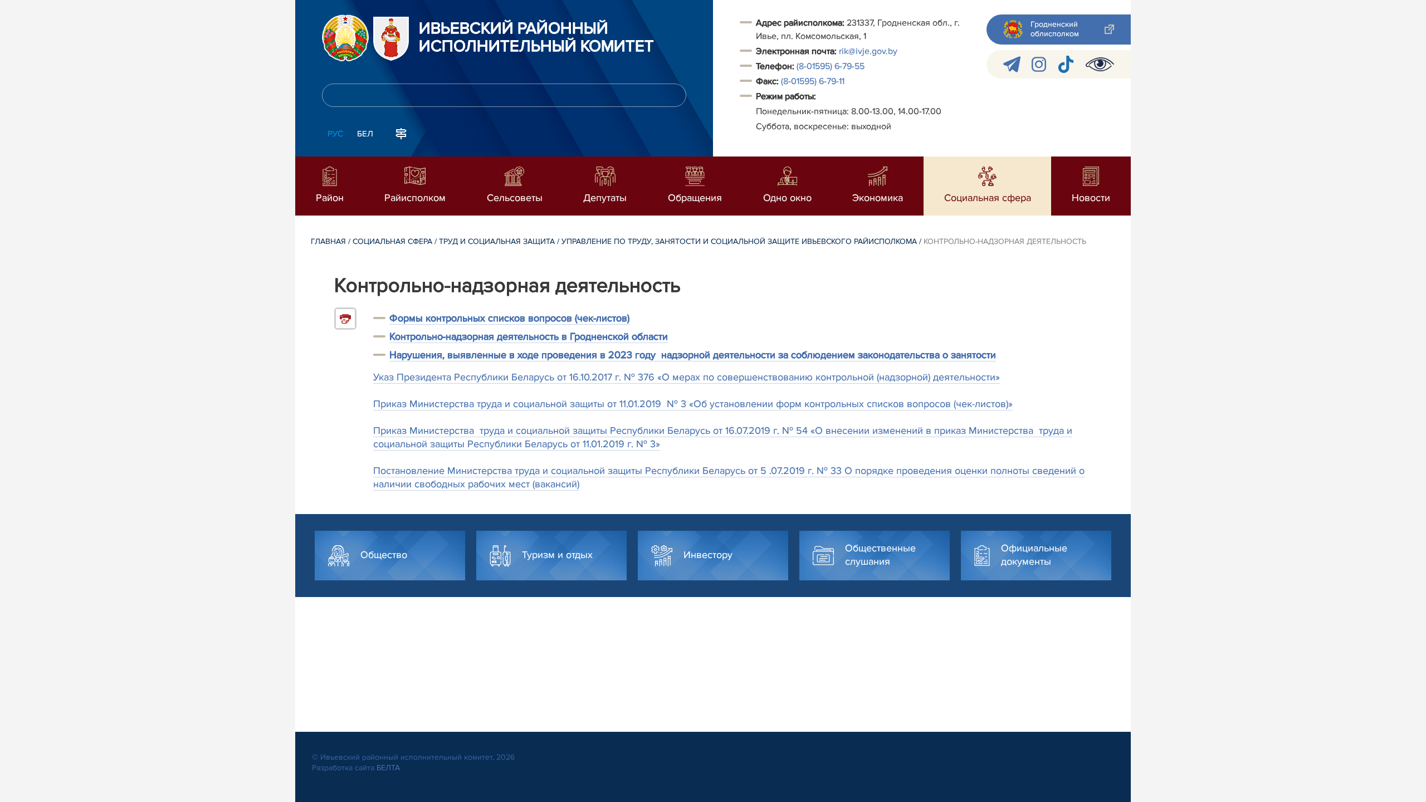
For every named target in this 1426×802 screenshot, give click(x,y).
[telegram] (1011, 64)
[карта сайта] (401, 132)
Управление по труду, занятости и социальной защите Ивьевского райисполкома (739, 241)
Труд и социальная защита (497, 241)
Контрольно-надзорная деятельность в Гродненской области (528, 336)
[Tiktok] (1066, 64)
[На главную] (345, 37)
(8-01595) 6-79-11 (812, 81)
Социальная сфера (392, 241)
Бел (365, 134)
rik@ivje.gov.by (868, 51)
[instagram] (1039, 64)
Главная (328, 241)
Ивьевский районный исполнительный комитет (536, 38)
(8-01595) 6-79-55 (831, 66)
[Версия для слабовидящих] (1100, 64)
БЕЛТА (388, 767)
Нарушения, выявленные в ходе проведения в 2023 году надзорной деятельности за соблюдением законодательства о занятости (692, 355)
